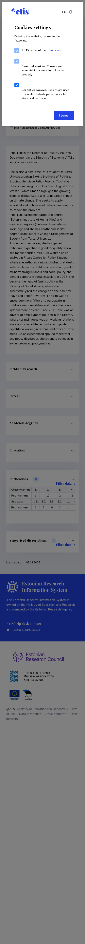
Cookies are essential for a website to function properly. (43, 70)
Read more (54, 50)
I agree (64, 115)
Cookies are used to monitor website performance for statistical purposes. (45, 94)
